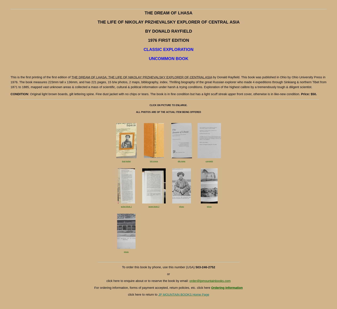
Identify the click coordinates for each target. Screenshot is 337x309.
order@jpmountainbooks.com (210, 281)
